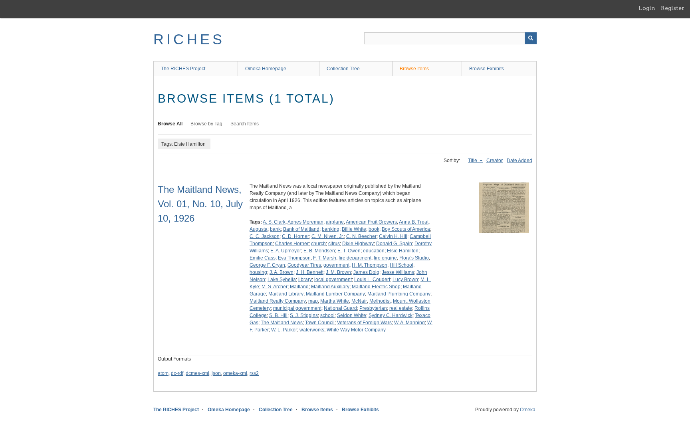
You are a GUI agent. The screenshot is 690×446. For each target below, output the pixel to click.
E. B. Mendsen (319, 251)
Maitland (299, 286)
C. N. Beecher (361, 236)
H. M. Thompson (369, 265)
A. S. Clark (274, 222)
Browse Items (414, 68)
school (327, 315)
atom (163, 373)
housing (258, 272)
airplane (335, 222)
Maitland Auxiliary (330, 286)
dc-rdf (177, 373)
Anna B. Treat (413, 222)
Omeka (527, 409)
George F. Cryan (267, 265)
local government (333, 279)
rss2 (254, 373)
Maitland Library (285, 294)
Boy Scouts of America (406, 229)
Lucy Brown (405, 279)
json (216, 373)
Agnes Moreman (305, 222)
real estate (400, 308)
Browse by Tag (206, 124)
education (374, 251)
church (318, 243)
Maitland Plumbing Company (398, 294)
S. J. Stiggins (304, 315)
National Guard (340, 308)
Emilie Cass (263, 258)
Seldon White (351, 315)
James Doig (366, 272)
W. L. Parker (284, 330)
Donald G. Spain (394, 243)
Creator (494, 160)
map (313, 301)
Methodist (380, 301)
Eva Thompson (294, 258)
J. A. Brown (281, 272)
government (336, 265)
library (305, 279)
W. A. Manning (409, 322)
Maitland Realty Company (278, 301)
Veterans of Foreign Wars (364, 322)
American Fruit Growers (371, 222)
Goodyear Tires (304, 265)
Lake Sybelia (282, 279)
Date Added (519, 160)
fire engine (385, 258)
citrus (334, 243)
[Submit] (531, 38)
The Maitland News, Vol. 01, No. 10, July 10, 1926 (200, 204)
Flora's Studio (414, 258)
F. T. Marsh (324, 258)
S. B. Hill (278, 315)
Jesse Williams (398, 272)
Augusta (259, 229)
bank (275, 229)
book (374, 229)
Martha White (334, 301)
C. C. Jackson (265, 236)
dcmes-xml (197, 373)
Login (646, 8)
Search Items (244, 124)
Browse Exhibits (486, 68)
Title (473, 160)
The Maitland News (282, 322)
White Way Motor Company (356, 330)
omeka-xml (235, 373)
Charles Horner (292, 243)
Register (672, 8)
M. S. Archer (275, 286)
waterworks (311, 330)
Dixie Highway (358, 243)
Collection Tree (343, 68)
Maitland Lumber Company (335, 294)
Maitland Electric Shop (376, 286)
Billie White (354, 229)
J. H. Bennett (309, 272)
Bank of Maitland (301, 229)
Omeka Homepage (265, 68)
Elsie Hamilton (402, 251)
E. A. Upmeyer (285, 251)
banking (330, 229)
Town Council (320, 322)
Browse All (170, 124)
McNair (359, 301)
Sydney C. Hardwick (390, 315)
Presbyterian (373, 308)
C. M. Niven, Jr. (327, 236)
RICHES (189, 39)
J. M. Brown (338, 272)
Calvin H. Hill (393, 236)
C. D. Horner (295, 236)
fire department (355, 258)
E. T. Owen (349, 251)
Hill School (401, 265)
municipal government (297, 308)
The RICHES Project (183, 68)
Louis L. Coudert (372, 279)
